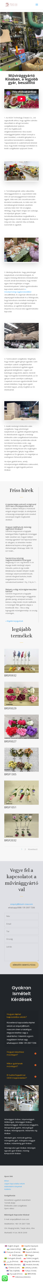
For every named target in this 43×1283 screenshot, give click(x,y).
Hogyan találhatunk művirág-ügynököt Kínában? (18, 528)
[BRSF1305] (21, 771)
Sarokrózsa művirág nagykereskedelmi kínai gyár (18, 559)
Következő (33, 849)
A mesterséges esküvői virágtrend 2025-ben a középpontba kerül (20, 505)
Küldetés (7, 1189)
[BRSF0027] (21, 738)
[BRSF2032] (21, 837)
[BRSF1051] (21, 804)
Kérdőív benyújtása (24, 965)
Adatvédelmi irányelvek (13, 1186)
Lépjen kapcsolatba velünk (14, 1184)
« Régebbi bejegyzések (14, 621)
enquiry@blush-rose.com (21, 904)
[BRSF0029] (21, 705)
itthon (6, 1181)
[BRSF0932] (21, 672)
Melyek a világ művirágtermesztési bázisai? (21, 590)
